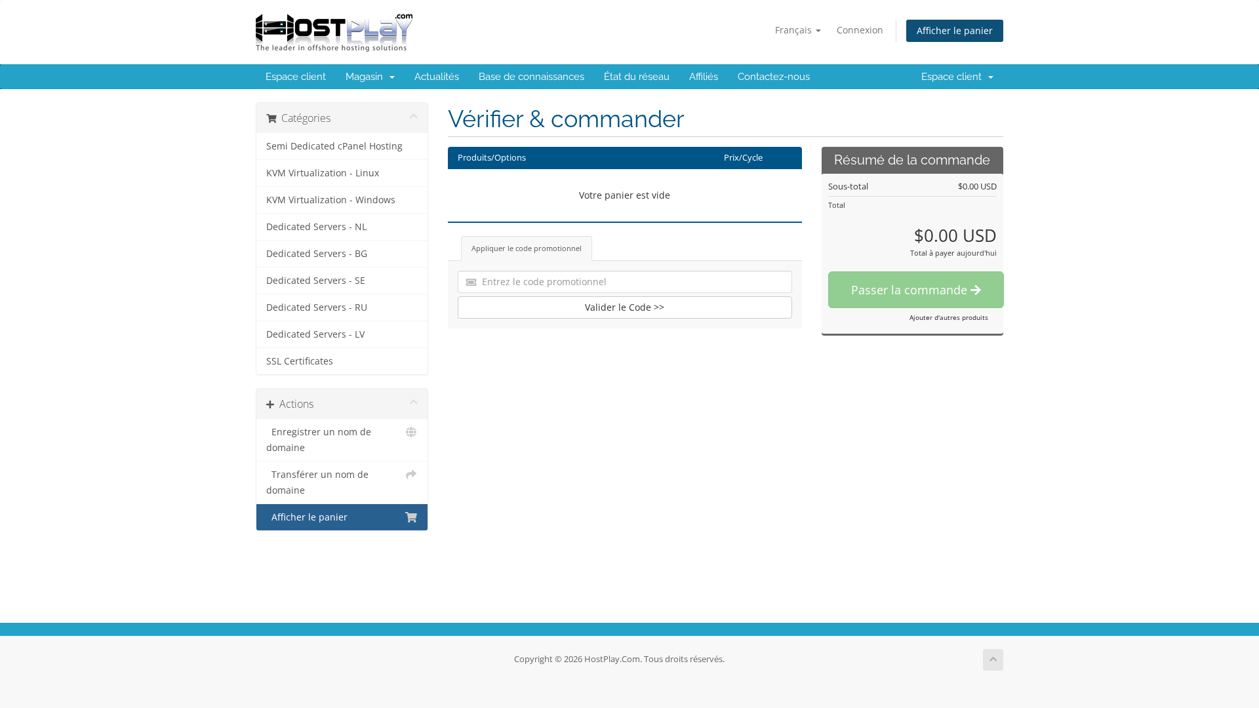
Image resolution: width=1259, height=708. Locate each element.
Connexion (860, 30)
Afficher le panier (955, 30)
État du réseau (636, 77)
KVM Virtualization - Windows (330, 200)
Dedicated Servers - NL (316, 227)
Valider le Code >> (624, 307)
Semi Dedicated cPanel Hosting (334, 146)
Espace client (296, 77)
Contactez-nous (774, 77)
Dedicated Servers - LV (315, 334)
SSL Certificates (299, 361)
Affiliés (703, 77)
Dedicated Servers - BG (316, 254)
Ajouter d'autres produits (948, 317)
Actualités (436, 77)
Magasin (367, 77)
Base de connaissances (531, 77)
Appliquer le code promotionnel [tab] (526, 248)
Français (794, 30)
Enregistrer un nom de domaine (318, 440)
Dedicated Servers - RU (316, 307)
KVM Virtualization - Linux (322, 173)
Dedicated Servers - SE (315, 280)
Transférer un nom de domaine (317, 482)
